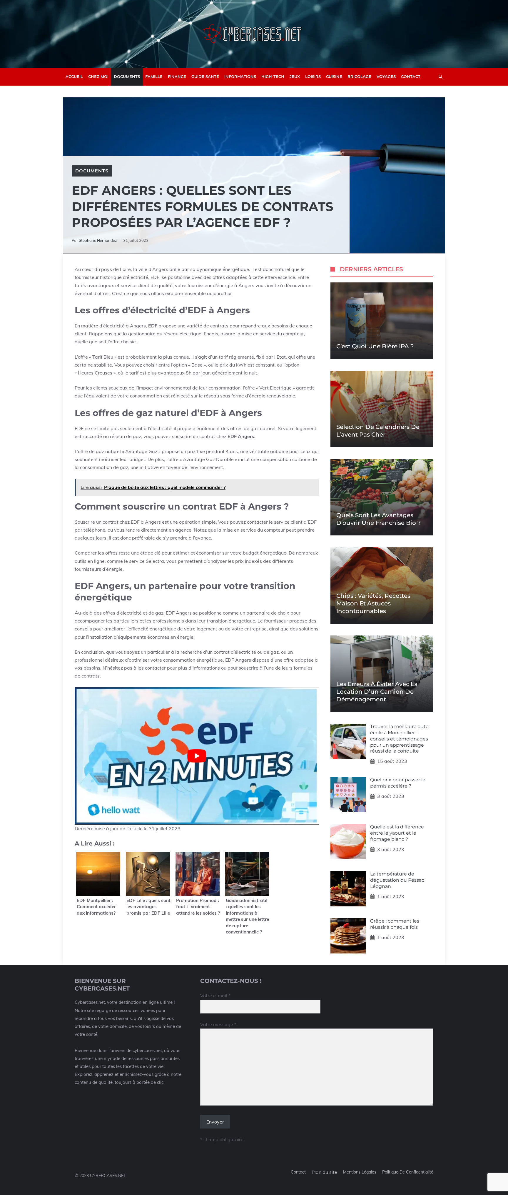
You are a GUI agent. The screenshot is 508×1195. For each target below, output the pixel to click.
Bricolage (359, 76)
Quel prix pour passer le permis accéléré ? (397, 783)
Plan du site (324, 1172)
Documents (127, 76)
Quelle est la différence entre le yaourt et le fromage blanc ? (397, 833)
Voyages (386, 76)
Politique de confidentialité (407, 1172)
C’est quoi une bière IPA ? (375, 346)
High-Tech (272, 76)
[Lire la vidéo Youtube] (197, 756)
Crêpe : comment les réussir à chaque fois (394, 924)
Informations (240, 76)
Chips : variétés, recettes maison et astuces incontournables (373, 603)
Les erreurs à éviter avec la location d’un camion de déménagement (377, 691)
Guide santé (205, 76)
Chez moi (98, 76)
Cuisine (334, 76)
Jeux (295, 76)
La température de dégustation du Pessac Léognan (397, 880)
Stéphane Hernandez (98, 240)
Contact (410, 76)
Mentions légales (359, 1172)
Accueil (74, 76)
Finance (177, 76)
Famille (154, 76)
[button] (440, 77)
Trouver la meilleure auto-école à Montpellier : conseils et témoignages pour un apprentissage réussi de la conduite (400, 739)
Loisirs (313, 76)
